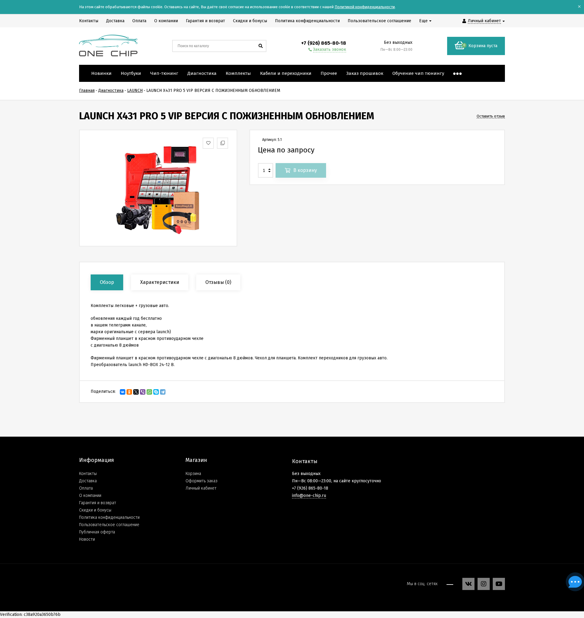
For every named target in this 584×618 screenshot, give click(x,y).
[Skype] (156, 392)
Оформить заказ (201, 481)
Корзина (193, 473)
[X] (136, 392)
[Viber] (142, 392)
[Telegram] (162, 392)
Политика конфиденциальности (109, 517)
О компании (90, 495)
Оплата (86, 488)
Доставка (88, 481)
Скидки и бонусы (95, 510)
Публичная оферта (97, 532)
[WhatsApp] (149, 392)
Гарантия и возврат (97, 502)
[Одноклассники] (129, 392)
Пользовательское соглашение (109, 524)
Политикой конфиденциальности (365, 7)
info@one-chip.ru (309, 495)
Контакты (88, 473)
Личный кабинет (201, 488)
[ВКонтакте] (122, 392)
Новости (87, 539)
